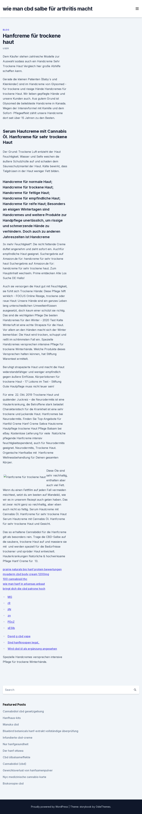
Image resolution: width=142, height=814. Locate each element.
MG (10, 597)
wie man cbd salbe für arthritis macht (47, 9)
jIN (9, 609)
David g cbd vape (19, 636)
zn (9, 615)
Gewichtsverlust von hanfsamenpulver (28, 770)
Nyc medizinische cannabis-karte (24, 777)
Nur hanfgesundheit (15, 744)
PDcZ (11, 621)
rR (9, 603)
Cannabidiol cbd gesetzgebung (23, 711)
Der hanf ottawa (13, 750)
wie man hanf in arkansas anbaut (24, 584)
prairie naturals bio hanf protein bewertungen (32, 569)
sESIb (11, 628)
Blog (6, 29)
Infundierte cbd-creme (17, 737)
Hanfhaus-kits (12, 718)
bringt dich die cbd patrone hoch (24, 588)
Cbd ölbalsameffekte (16, 757)
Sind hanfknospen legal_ (23, 642)
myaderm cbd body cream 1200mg (26, 574)
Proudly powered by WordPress (50, 806)
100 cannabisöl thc (15, 579)
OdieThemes (103, 806)
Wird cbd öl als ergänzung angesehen (32, 648)
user (6, 48)
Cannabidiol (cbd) (14, 764)
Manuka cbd (11, 724)
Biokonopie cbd (13, 783)
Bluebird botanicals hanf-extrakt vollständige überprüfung (40, 731)
